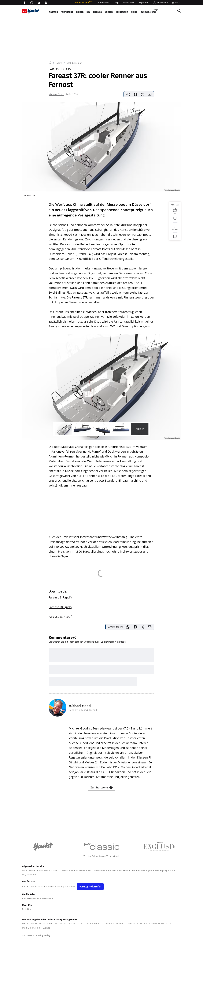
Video (134, 11)
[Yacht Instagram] (31, 2)
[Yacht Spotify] (46, 2)
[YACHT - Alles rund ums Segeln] (33, 11)
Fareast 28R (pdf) (60, 607)
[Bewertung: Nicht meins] (175, 218)
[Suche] (179, 11)
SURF (81, 923)
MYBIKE (106, 923)
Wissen (109, 11)
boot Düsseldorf (74, 62)
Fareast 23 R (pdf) (60, 617)
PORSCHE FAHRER (31, 927)
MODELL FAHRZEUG (138, 923)
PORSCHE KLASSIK (160, 923)
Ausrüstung (67, 11)
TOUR (97, 923)
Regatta (97, 11)
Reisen (80, 11)
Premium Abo (84, 2)
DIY (88, 11)
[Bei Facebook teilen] (135, 94)
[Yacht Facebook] (24, 2)
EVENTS (46, 927)
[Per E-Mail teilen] (149, 94)
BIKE (88, 923)
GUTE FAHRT (119, 923)
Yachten (53, 11)
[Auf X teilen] (142, 94)
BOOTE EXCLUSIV (57, 923)
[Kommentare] (175, 236)
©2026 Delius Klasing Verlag (36, 935)
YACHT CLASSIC (38, 923)
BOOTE (72, 923)
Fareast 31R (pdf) (60, 597)
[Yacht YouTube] (38, 2)
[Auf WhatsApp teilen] (128, 94)
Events (59, 62)
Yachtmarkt (122, 11)
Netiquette (120, 641)
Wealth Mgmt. (149, 11)
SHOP (25, 923)
